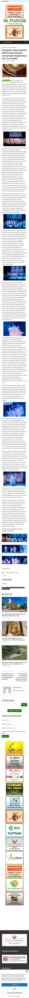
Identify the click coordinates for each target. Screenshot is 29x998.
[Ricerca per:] (14, 704)
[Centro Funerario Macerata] (14, 945)
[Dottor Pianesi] (14, 864)
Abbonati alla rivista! (14, 710)
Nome (3, 720)
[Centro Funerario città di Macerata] (14, 850)
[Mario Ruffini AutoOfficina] (14, 905)
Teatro (8, 47)
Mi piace (4, 575)
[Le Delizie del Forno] (14, 768)
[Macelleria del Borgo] (14, 781)
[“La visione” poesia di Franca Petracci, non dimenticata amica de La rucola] (14, 612)
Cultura (4, 47)
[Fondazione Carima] (14, 963)
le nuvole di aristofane (18, 587)
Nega (14, 988)
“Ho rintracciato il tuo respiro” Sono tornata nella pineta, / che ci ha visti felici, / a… (14, 663)
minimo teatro (6, 589)
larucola (13, 61)
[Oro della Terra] (14, 891)
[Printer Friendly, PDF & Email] (6, 80)
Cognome (4, 724)
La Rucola (9, 587)
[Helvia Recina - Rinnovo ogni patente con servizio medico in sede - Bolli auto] (14, 809)
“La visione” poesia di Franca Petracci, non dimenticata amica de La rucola (14, 614)
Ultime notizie (13, 47)
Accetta (14, 984)
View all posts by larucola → (19, 691)
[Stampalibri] (14, 17)
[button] (27, 971)
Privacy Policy (17, 996)
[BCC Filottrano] (14, 836)
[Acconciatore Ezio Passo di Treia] (14, 754)
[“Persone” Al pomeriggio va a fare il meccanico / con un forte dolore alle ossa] (14, 636)
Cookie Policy (11, 996)
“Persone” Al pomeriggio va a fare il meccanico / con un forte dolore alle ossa (13, 639)
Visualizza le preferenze (14, 992)
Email (3, 728)
